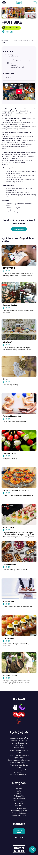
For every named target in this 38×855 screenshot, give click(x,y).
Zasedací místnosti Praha (19, 775)
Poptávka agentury (19, 808)
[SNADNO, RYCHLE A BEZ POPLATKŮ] (19, 2)
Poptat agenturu (19, 229)
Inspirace (19, 793)
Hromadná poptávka (19, 811)
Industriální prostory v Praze (19, 738)
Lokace (19, 789)
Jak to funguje (19, 801)
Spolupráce (19, 806)
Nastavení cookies (19, 815)
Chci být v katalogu (19, 813)
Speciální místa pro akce (19, 770)
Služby (19, 791)
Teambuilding (19, 772)
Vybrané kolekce (19, 798)
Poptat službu (12, 28)
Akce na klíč (19, 803)
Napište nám (19, 831)
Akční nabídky (19, 796)
